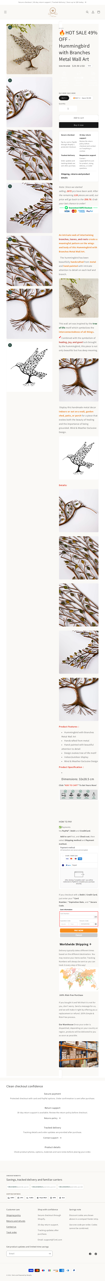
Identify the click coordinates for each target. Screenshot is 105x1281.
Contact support (50, 1137)
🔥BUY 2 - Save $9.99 (82, 98)
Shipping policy (13, 1215)
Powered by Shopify (25, 1275)
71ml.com (15, 1275)
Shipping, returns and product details (75, 176)
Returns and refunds (15, 1221)
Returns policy (50, 1118)
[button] (5, 12)
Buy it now (79, 125)
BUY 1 (64, 98)
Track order (11, 1232)
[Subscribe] (49, 1254)
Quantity (62, 104)
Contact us (11, 1226)
